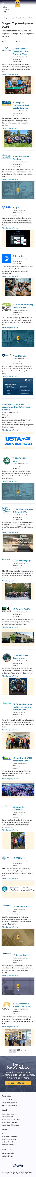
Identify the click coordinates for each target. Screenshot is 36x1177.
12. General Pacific (21, 609)
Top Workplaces (6, 18)
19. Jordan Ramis (21, 955)
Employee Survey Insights (9, 1142)
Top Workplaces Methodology (10, 1125)
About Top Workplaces (8, 1114)
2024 (18, 41)
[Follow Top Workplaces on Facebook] (14, 1165)
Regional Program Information (11, 1119)
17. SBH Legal (19, 858)
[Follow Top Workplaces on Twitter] (18, 1165)
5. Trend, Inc (18, 256)
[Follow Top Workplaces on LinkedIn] (21, 1165)
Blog (3, 1133)
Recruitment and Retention (10, 1136)
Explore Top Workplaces (18, 1083)
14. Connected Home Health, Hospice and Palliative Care (23, 707)
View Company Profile (10, 74)
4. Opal (16, 208)
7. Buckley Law (19, 356)
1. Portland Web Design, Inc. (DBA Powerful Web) (21, 51)
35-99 (4, 41)
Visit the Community (8, 1153)
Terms (15, 1174)
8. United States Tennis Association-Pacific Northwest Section (16, 407)
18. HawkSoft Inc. (21, 907)
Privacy (19, 1174)
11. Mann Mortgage (22, 560)
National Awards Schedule (9, 1122)
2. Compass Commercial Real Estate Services (21, 105)
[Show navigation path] (13, 18)
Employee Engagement (9, 1139)
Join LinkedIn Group (7, 1156)
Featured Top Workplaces (9, 1105)
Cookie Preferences (27, 1174)
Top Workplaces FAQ (8, 1117)
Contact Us (5, 1159)
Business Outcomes (8, 1145)
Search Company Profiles (9, 1102)
